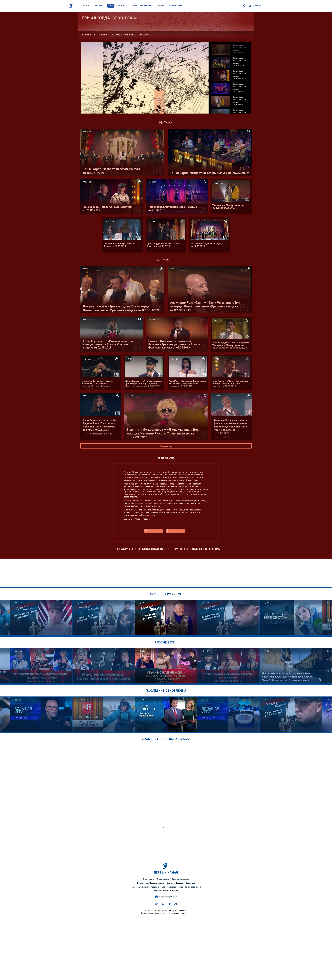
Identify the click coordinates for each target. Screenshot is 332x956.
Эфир (86, 6)
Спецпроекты (163, 879)
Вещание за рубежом (168, 896)
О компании (148, 879)
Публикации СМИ (171, 890)
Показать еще (166, 446)
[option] (229, 48)
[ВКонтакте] (153, 531)
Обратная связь (169, 886)
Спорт (161, 6)
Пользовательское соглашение (145, 886)
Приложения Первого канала (150, 883)
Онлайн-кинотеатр (180, 879)
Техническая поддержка (190, 886)
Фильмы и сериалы (143, 6)
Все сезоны (145, 35)
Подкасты (123, 6)
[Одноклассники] (175, 531)
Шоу (111, 6)
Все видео (190, 883)
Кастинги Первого (175, 883)
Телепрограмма (177, 6)
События (157, 890)
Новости (99, 6)
